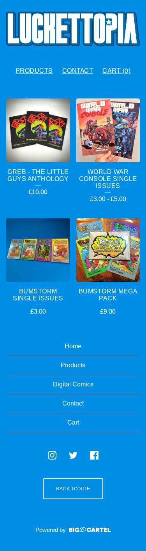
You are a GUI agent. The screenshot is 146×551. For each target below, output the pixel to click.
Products (34, 70)
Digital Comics (73, 384)
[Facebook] (94, 455)
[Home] (73, 30)
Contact (77, 70)
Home (73, 346)
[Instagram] (52, 455)
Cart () (116, 70)
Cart (73, 422)
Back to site (73, 488)
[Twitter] (73, 455)
